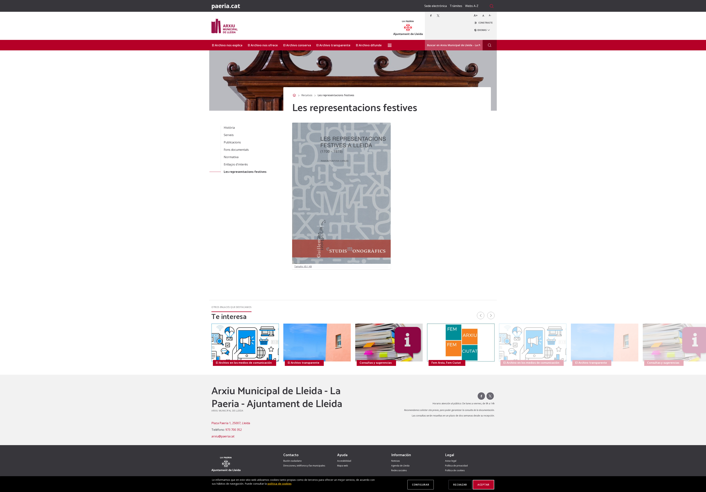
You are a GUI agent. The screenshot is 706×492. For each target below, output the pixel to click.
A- (490, 15)
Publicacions (232, 142)
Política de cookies (455, 470)
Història (229, 128)
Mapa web (342, 465)
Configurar (420, 484)
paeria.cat (225, 6)
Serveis (229, 135)
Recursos (306, 95)
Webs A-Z (471, 6)
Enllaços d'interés (236, 164)
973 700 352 (233, 430)
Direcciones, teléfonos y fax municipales (304, 465)
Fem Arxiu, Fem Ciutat (158, 362)
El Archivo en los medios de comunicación (244, 362)
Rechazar (460, 484)
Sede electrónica (435, 6)
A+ (476, 15)
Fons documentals (236, 150)
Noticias (395, 460)
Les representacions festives (245, 172)
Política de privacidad (456, 465)
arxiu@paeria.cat (222, 436)
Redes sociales (399, 470)
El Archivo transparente (303, 362)
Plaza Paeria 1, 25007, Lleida (230, 423)
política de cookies (279, 483)
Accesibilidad (344, 460)
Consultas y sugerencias (88, 362)
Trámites (456, 6)
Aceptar (483, 484)
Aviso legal (450, 460)
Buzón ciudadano (292, 460)
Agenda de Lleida (400, 465)
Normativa (231, 157)
